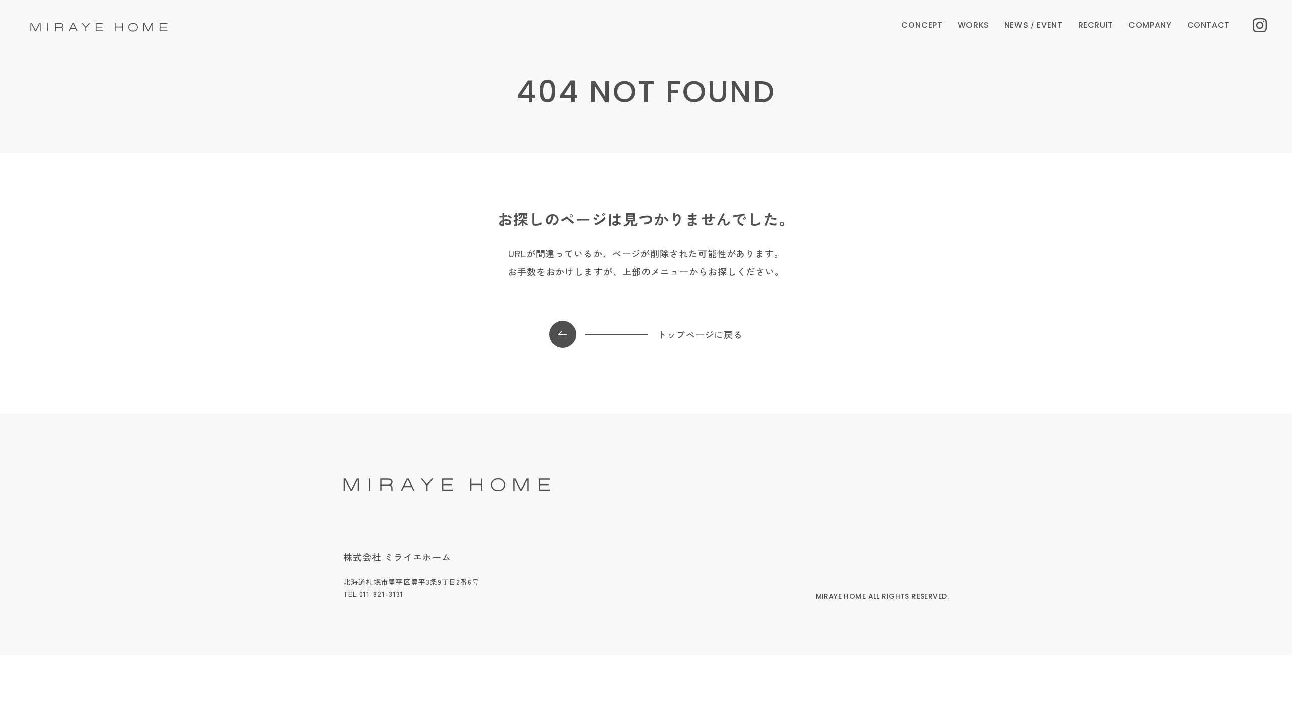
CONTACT (1208, 25)
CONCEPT (921, 25)
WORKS (973, 25)
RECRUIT (1095, 25)
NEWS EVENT (1033, 25)
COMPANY (1149, 25)
